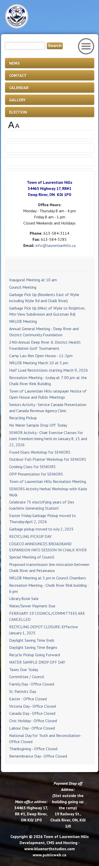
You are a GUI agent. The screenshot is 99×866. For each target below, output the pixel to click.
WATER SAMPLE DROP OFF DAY (37, 662)
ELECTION (18, 112)
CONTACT (18, 75)
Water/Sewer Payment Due (32, 605)
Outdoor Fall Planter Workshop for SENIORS (47, 459)
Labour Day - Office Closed (32, 728)
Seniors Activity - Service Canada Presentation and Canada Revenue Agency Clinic (47, 407)
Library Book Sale (24, 598)
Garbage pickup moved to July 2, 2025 (41, 529)
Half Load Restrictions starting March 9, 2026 (48, 370)
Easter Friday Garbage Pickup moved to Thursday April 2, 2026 (42, 518)
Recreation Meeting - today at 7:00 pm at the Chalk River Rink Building (48, 380)
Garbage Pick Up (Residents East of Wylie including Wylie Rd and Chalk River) (44, 297)
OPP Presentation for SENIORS (36, 474)
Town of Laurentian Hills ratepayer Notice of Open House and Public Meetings (48, 394)
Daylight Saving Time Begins (33, 647)
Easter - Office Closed (28, 698)
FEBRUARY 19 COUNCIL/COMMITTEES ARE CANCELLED (47, 616)
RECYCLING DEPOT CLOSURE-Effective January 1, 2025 (43, 629)
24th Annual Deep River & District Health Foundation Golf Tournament (44, 345)
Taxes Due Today (23, 669)
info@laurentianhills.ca (56, 245)
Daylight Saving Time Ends (31, 640)
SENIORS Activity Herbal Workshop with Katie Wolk (48, 491)
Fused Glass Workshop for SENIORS (39, 452)
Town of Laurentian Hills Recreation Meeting (47, 481)
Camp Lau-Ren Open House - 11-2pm (41, 355)
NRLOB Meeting (23, 321)
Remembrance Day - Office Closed (38, 756)
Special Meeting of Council (31, 557)
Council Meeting (22, 287)
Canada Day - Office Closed (32, 713)
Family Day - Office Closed (31, 684)
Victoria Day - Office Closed (32, 706)
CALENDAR (18, 87)
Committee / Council (26, 676)
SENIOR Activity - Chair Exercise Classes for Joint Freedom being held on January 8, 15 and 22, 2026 (48, 438)
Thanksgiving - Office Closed (33, 748)
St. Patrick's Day (22, 691)
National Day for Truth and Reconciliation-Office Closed (45, 738)
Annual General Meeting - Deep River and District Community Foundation (44, 331)
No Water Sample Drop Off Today (38, 425)
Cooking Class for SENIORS (32, 466)
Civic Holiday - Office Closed (33, 720)
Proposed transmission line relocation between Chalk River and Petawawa (49, 567)
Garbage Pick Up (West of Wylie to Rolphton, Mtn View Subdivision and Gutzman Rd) (47, 311)
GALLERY (17, 99)
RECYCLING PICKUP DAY (30, 536)
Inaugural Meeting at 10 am (33, 279)
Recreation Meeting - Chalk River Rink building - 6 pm (49, 588)
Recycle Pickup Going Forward (34, 654)
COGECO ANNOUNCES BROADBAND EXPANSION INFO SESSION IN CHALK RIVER (48, 546)
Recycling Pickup (23, 417)
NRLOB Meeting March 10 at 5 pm (38, 362)
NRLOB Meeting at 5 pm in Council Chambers (47, 577)
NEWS (14, 63)
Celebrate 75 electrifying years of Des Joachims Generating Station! (41, 505)
